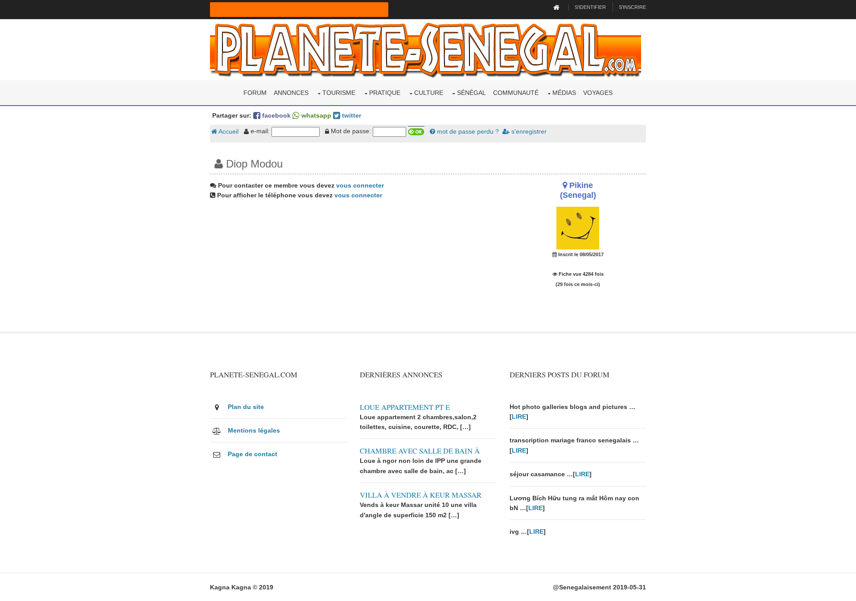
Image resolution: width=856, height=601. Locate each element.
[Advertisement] (353, 269)
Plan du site (246, 406)
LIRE (519, 416)
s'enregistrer (528, 131)
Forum (255, 92)
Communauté (516, 92)
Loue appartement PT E (405, 407)
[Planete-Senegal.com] (425, 49)
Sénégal (471, 92)
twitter (350, 115)
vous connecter (360, 185)
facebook (275, 115)
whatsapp (315, 115)
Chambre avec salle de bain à (420, 451)
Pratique (384, 92)
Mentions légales (254, 430)
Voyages (598, 92)
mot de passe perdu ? (467, 131)
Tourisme (338, 92)
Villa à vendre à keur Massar (421, 495)
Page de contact (252, 454)
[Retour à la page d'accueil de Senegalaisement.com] (557, 7)
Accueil (228, 131)
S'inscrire (632, 7)
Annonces (291, 92)
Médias (564, 92)
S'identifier (590, 7)
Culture (428, 92)
